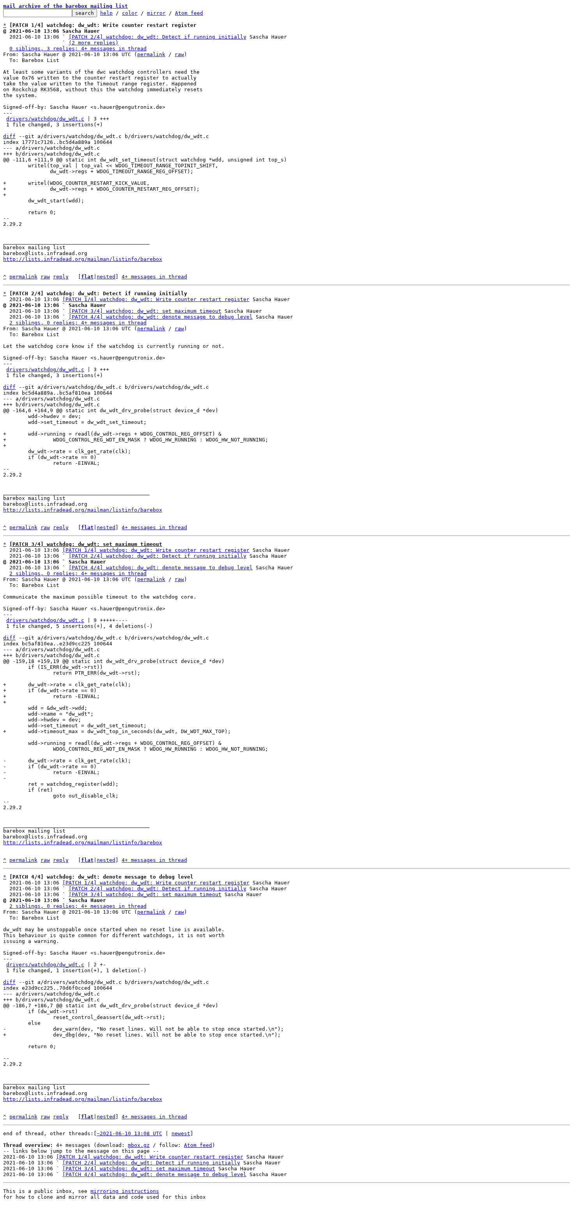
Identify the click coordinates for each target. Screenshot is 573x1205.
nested (106, 277)
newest (181, 1133)
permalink (151, 54)
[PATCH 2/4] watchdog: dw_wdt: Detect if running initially (157, 37)
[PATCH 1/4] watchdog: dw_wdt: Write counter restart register (155, 299)
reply (61, 277)
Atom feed (189, 13)
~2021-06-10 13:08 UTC (129, 1133)
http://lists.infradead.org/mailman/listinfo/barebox (82, 259)
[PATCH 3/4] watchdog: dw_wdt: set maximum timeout (145, 311)
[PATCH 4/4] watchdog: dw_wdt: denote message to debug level (161, 317)
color (130, 13)
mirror (156, 13)
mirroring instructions (124, 1191)
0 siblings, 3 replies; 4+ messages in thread (78, 48)
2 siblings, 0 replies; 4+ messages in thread (78, 323)
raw (179, 54)
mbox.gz (139, 1145)
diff (9, 136)
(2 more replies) (93, 43)
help (106, 13)
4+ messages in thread (154, 277)
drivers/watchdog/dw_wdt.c (45, 119)
